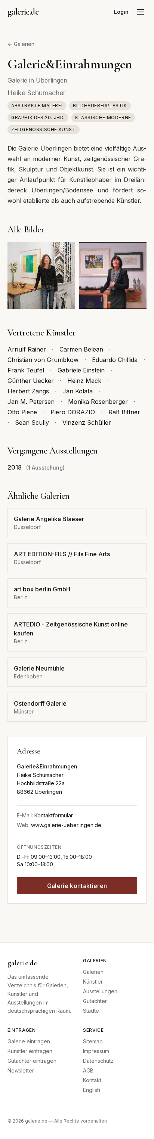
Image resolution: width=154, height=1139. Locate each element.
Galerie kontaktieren (77, 885)
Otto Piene (22, 412)
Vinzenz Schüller (86, 422)
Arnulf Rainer (26, 349)
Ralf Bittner (124, 412)
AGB (88, 1070)
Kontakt (92, 1080)
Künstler (93, 981)
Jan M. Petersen (31, 401)
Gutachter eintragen (31, 1061)
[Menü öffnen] (141, 12)
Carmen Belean (81, 349)
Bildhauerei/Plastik (100, 105)
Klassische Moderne (103, 117)
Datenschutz (98, 1061)
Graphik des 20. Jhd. (38, 117)
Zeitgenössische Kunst (43, 129)
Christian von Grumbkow (42, 359)
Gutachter (95, 1001)
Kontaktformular (53, 815)
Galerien (93, 972)
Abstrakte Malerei (36, 105)
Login (121, 12)
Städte (91, 1011)
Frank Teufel (25, 370)
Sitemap (93, 1041)
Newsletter (20, 1070)
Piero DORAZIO (72, 412)
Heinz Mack (84, 380)
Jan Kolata (77, 391)
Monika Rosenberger (98, 401)
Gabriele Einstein (81, 370)
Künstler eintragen (29, 1051)
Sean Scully (32, 422)
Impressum (96, 1051)
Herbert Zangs (28, 391)
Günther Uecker (30, 380)
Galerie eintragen (28, 1041)
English (91, 1090)
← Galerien (20, 44)
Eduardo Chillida (115, 359)
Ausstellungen (100, 991)
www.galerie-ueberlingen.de (66, 825)
